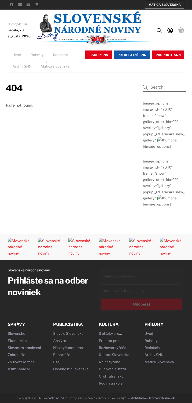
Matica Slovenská (164, 5)
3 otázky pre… (110, 333)
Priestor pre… (110, 341)
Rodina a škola (110, 383)
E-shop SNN (98, 55)
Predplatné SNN (132, 55)
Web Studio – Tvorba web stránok (153, 398)
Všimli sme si (19, 369)
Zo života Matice (21, 362)
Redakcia (60, 55)
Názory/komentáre (68, 348)
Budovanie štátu (112, 369)
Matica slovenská (55, 66)
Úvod (16, 55)
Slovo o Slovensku (68, 333)
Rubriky (37, 55)
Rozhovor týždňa (112, 348)
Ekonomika (17, 341)
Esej (56, 362)
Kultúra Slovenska (114, 355)
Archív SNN (21, 66)
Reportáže (61, 355)
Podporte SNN (168, 55)
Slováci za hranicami (24, 348)
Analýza (59, 341)
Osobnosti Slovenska (71, 369)
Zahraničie (16, 355)
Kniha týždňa (109, 362)
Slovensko (16, 333)
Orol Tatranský (111, 376)
